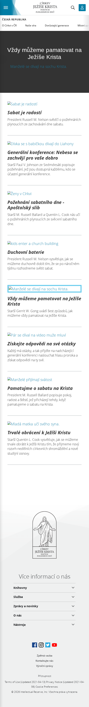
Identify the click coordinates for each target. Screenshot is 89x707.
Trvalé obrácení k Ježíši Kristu (38, 432)
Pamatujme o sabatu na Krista (40, 388)
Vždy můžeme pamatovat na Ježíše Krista (44, 301)
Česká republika (14, 19)
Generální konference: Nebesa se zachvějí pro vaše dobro (42, 155)
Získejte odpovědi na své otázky (41, 343)
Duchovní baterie (25, 252)
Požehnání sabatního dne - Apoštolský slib (35, 205)
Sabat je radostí (24, 112)
